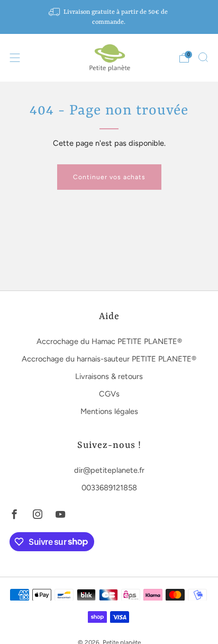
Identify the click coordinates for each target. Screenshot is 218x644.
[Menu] (15, 57)
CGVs (109, 394)
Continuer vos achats (109, 177)
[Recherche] (203, 57)
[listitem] (109, 17)
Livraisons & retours (109, 376)
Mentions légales (109, 411)
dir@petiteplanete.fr (109, 470)
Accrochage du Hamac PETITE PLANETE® (109, 341)
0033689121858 (109, 487)
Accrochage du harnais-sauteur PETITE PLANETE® (109, 359)
